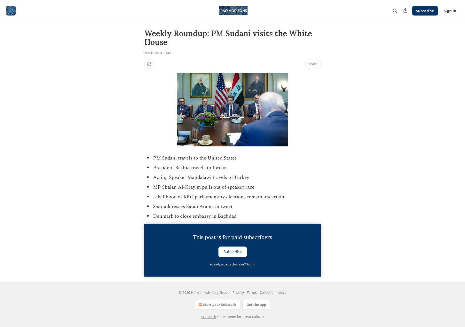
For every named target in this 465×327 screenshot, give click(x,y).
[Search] (395, 11)
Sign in (450, 10)
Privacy (238, 292)
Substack (208, 316)
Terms (252, 292)
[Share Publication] (405, 11)
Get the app (256, 304)
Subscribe (425, 10)
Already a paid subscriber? (232, 264)
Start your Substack (219, 304)
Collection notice (273, 292)
